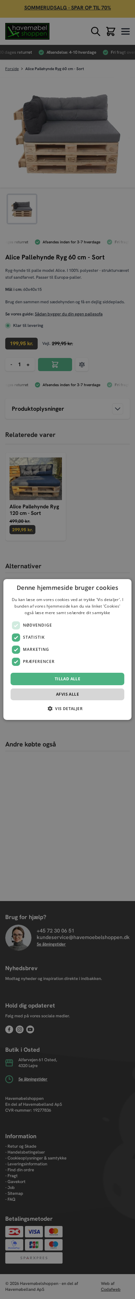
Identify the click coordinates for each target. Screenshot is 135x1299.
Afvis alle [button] (67, 694)
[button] (67, 708)
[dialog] (67, 649)
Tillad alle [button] (67, 679)
